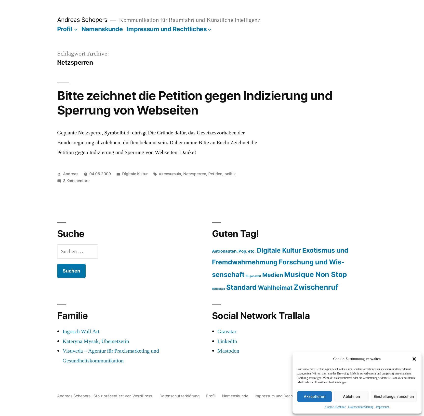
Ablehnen (351, 396)
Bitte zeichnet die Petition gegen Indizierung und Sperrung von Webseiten (194, 102)
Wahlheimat (275, 287)
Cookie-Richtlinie (335, 407)
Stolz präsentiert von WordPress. (123, 396)
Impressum (382, 407)
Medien (272, 274)
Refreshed (218, 288)
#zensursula (170, 174)
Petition (215, 174)
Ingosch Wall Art (81, 331)
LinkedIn (227, 341)
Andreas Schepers (83, 19)
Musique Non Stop (315, 274)
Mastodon (228, 350)
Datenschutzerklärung (360, 407)
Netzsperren (194, 174)
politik (230, 174)
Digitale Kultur (135, 174)
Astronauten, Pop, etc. (234, 251)
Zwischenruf (316, 287)
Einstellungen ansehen (394, 396)
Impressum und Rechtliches (167, 29)
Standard (241, 287)
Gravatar (226, 331)
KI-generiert (253, 276)
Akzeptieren (314, 396)
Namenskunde (102, 29)
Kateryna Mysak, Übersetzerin (96, 341)
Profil (64, 29)
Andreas (70, 174)
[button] (414, 359)
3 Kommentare (76, 180)
